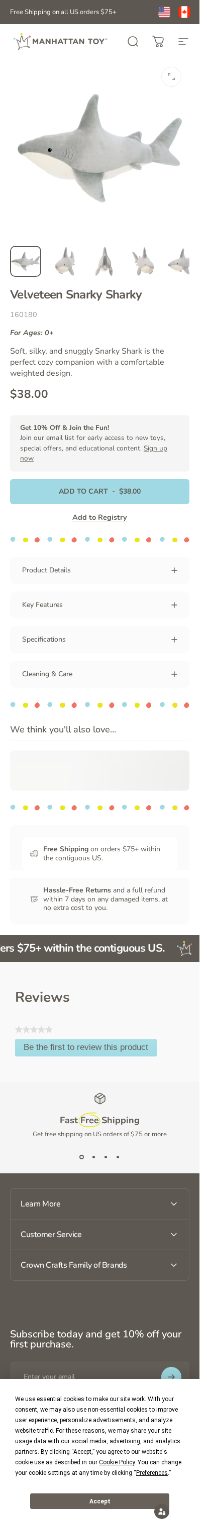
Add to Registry (99, 517)
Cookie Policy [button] (117, 1462)
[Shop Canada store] (184, 12)
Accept (100, 1501)
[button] (161, 1511)
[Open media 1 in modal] (171, 77)
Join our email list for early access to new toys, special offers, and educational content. (93, 443)
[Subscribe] (171, 1377)
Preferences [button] (152, 1472)
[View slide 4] (118, 1157)
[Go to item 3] (104, 261)
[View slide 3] (106, 1157)
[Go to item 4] (143, 261)
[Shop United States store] (164, 12)
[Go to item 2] (64, 261)
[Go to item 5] (182, 261)
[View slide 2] (94, 1157)
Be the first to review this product (90, 1049)
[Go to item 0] (25, 261)
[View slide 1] (82, 1157)
